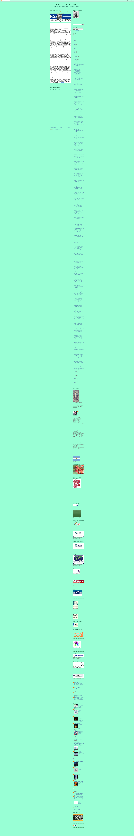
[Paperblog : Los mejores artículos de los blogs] (75, 505)
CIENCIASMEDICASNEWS (67, 4)
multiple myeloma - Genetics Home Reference (78, 167)
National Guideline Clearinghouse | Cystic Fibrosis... (79, 162)
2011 (74, 382)
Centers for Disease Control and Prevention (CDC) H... (78, 90)
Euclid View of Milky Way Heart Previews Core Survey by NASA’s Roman (78, 684)
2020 (74, 47)
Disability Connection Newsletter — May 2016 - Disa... (79, 364)
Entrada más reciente (53, 127)
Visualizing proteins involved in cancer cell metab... (79, 67)
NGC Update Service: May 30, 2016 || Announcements (78, 150)
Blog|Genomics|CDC (77, 310)
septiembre (76, 57)
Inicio (61, 127)
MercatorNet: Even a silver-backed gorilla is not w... (79, 102)
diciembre (76, 53)
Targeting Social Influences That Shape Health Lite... (79, 140)
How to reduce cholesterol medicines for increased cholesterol (80, 802)
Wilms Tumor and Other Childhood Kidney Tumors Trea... (78, 109)
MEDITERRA (76, 806)
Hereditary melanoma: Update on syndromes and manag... (79, 289)
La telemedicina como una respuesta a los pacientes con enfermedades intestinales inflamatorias (80, 733)
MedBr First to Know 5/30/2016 (79, 226)
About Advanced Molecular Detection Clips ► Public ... (78, 234)
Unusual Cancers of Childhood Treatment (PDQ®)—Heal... (78, 112)
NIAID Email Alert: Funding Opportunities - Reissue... (78, 336)
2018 (74, 49)
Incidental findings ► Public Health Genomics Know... (78, 244)
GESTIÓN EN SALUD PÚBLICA (79, 697)
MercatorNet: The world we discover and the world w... (78, 104)
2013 (74, 379)
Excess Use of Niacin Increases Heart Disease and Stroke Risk (80, 747)
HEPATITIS (76, 242)
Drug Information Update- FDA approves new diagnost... (78, 348)
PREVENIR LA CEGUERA (78, 751)
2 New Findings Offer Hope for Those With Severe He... (78, 194)
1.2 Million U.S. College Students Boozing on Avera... (79, 204)
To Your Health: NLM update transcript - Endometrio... (78, 148)
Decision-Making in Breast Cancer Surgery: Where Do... (79, 256)
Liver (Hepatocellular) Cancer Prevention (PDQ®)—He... (78, 122)
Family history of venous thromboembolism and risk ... (78, 254)
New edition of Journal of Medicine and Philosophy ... (78, 324)
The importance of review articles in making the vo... (79, 314)
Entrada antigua (69, 127)
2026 (74, 39)
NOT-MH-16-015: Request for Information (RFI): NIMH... (78, 143)
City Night (79, 762)
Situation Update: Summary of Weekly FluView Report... (78, 355)
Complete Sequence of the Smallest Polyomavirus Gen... (78, 304)
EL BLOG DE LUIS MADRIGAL (77, 738)
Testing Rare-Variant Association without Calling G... (79, 301)
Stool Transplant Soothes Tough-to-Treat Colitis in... (79, 199)
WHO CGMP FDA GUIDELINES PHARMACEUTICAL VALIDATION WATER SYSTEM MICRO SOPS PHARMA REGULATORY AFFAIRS (79, 743)
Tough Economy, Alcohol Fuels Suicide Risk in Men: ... (78, 213)
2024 (74, 41)
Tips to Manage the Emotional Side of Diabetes (78, 79)
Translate (79, 30)
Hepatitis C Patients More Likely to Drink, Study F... (79, 181)
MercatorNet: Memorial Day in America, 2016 (78, 99)
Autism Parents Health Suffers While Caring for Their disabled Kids (81, 776)
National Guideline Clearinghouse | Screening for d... (79, 152)
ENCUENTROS (76, 767)
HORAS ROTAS (76, 716)
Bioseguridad (76, 703)
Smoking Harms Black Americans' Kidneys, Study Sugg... (79, 196)
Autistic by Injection (77, 774)
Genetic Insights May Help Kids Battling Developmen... (78, 183)
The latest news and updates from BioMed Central (79, 87)
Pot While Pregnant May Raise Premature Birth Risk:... (78, 174)
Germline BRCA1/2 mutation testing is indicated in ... (78, 249)
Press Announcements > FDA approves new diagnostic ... (78, 331)
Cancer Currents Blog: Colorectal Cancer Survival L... (79, 65)
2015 (74, 377)
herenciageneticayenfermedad (78, 692)
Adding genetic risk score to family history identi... (78, 264)
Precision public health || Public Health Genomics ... (78, 312)
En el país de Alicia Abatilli (78, 758)
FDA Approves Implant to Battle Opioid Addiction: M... (79, 218)
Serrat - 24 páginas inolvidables (80, 769)
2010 (74, 383)
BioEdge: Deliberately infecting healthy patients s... (79, 329)
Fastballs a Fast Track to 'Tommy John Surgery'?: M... (79, 211)
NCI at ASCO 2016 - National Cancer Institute (78, 106)
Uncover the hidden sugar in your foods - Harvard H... (79, 229)
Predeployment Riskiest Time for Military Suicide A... (79, 176)
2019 (74, 48)
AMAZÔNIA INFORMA (77, 788)
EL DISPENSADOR (77, 682)
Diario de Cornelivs (77, 723)
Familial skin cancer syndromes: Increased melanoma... (79, 274)
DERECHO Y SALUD (77, 709)
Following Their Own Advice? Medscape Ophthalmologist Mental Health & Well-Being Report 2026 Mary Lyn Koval (78, 699)
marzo (76, 372)
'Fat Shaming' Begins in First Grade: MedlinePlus (78, 179)
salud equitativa (81, 411)
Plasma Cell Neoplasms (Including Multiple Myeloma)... (79, 119)
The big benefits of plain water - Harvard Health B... (78, 136)
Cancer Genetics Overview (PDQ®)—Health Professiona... (79, 133)
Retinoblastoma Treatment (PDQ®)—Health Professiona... (79, 117)
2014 (74, 378)
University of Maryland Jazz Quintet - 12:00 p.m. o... (78, 345)
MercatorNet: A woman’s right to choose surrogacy (79, 95)
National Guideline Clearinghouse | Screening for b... (79, 157)
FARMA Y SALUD (76, 792)
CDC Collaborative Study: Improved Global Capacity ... (78, 362)
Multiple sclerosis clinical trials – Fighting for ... (79, 83)
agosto (76, 59)
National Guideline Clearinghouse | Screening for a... (79, 159)
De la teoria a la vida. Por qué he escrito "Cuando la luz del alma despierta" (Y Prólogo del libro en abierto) (80, 726)
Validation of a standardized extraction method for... (78, 299)
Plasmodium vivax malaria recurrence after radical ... (78, 306)
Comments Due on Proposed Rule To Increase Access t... (79, 343)
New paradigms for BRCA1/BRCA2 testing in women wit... (78, 286)
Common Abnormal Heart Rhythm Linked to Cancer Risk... (79, 171)
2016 (74, 52)
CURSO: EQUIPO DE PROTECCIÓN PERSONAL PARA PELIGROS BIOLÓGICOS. (80, 706)
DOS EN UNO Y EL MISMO (78, 739)
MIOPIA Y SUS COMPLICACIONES (81, 753)
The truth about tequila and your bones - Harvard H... (79, 231)
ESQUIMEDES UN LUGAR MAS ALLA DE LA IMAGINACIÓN (79, 781)
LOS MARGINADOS (77, 687)
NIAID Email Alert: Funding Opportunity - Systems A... (78, 333)
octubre (76, 56)
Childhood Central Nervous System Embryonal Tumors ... (78, 128)
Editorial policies (76, 80)
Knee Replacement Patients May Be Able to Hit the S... (79, 220)
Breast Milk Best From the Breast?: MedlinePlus (78, 223)
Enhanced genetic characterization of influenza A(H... (79, 296)
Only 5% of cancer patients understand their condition (78, 326)
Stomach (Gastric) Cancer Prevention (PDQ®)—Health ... (79, 115)
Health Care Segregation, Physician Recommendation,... (79, 267)
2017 (74, 51)
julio (75, 60)
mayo (75, 63)
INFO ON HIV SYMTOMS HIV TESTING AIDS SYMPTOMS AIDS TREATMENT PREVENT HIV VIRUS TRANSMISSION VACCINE (78, 798)
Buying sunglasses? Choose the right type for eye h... (78, 77)
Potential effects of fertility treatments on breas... (78, 85)
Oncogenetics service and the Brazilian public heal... (78, 279)
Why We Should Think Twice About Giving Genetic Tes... (78, 272)
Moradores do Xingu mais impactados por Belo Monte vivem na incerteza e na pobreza (78, 789)
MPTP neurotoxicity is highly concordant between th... (78, 308)
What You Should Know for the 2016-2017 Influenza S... (78, 360)
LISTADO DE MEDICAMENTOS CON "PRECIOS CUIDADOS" (78, 794)
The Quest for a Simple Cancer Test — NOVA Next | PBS (78, 247)
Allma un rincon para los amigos (79, 807)
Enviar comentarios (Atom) (57, 129)
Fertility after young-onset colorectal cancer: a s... (78, 276)
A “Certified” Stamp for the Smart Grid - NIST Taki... (79, 341)
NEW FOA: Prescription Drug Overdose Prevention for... (78, 338)
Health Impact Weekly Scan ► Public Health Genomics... (78, 294)
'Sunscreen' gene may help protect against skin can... (79, 238)
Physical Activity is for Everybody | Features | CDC (79, 369)
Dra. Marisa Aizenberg (77, 730)
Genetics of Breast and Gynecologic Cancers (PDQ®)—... (79, 124)
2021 (74, 45)
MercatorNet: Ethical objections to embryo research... (79, 190)
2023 (74, 43)
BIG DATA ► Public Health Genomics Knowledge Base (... (79, 236)
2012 (74, 381)
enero (75, 375)
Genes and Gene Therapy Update (79, 192)
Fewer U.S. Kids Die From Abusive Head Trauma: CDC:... (79, 216)
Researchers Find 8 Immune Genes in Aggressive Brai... (79, 186)
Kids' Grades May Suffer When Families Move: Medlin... (78, 169)
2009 (74, 385)
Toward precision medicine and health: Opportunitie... (78, 241)
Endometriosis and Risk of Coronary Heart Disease (78, 145)
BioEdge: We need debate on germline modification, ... (78, 321)
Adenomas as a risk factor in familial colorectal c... (78, 283)
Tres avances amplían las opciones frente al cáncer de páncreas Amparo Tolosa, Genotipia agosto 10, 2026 (78, 694)
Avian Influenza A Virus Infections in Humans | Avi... (79, 357)
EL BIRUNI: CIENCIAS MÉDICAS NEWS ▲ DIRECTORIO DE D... (77, 70)
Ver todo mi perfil (76, 452)
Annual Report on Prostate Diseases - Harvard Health (78, 225)
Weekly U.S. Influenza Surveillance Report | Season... (79, 352)
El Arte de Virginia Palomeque (78, 761)
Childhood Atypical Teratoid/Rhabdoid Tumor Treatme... (78, 130)
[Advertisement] (57, 119)
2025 (74, 40)
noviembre (76, 55)
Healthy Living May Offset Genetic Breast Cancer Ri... (78, 206)
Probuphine (62, 82)
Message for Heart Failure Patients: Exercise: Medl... (79, 208)
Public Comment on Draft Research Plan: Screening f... (78, 188)
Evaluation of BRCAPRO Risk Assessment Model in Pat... (78, 281)
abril (75, 371)
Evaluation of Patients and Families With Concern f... (78, 252)
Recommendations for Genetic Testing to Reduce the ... (78, 262)
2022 (74, 44)
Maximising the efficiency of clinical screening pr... (78, 292)
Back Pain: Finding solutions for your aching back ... (79, 317)
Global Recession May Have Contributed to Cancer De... (78, 201)
